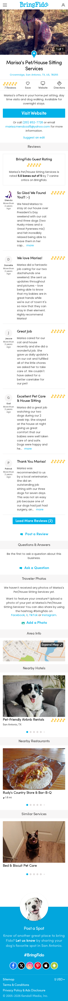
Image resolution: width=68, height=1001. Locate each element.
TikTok (33, 615)
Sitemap (8, 979)
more (30, 245)
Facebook (18, 615)
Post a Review (36, 534)
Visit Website (34, 113)
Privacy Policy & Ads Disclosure (24, 990)
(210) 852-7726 (32, 122)
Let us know (25, 940)
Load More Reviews (34, 521)
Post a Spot (34, 928)
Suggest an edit (34, 137)
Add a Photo (36, 622)
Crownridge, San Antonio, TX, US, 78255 (34, 74)
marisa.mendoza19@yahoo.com (27, 126)
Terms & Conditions (16, 985)
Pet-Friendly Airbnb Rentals (23, 719)
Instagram (49, 615)
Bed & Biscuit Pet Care (20, 865)
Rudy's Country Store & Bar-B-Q (27, 793)
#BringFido (34, 955)
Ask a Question (36, 568)
